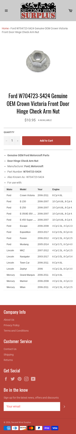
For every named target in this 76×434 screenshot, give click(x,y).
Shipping (9, 354)
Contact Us (10, 349)
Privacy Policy (12, 325)
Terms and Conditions (16, 330)
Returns (8, 359)
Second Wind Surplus (21, 422)
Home (5, 28)
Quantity (9, 132)
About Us (9, 319)
